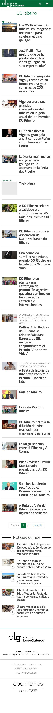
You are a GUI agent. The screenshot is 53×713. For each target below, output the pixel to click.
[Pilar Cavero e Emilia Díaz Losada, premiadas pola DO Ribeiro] (9, 464)
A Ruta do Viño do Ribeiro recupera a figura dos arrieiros (33, 509)
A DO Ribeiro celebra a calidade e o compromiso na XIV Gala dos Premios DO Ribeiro (34, 213)
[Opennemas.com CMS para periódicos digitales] (28, 687)
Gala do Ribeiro (30, 392)
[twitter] (28, 647)
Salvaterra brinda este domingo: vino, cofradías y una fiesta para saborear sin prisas (33, 578)
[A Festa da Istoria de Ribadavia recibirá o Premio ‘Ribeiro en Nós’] (9, 366)
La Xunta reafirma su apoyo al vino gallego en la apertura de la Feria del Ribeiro (34, 164)
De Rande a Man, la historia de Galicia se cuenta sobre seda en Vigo (34, 564)
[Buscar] (40, 3)
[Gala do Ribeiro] (9, 394)
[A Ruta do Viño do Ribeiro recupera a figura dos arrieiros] (9, 508)
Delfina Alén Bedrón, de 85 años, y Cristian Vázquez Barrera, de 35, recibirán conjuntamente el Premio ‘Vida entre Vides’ (34, 340)
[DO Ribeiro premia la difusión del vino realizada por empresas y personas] (9, 424)
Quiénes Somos (18, 664)
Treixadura (27, 183)
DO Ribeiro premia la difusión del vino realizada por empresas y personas (35, 428)
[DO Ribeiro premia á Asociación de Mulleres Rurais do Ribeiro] (9, 234)
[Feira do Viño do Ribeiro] (9, 409)
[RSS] (33, 647)
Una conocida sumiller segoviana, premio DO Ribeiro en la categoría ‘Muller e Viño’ (35, 260)
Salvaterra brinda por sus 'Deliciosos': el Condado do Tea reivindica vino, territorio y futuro (34, 549)
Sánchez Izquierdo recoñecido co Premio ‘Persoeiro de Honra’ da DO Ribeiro (34, 489)
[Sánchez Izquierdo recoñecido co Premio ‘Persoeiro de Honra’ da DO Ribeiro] (9, 486)
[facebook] (24, 647)
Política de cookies (26, 673)
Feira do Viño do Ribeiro (31, 409)
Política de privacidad (26, 668)
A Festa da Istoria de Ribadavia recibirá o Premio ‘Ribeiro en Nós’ (34, 376)
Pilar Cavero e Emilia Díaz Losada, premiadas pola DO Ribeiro (34, 467)
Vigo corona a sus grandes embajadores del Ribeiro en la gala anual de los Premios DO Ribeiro (34, 111)
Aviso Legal (36, 664)
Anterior (15, 525)
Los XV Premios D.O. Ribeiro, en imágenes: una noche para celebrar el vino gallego (35, 32)
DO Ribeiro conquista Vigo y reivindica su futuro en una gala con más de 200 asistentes (34, 83)
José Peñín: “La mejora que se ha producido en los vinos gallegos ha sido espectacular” (32, 58)
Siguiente (37, 525)
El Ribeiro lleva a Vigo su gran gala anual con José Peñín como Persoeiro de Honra (34, 138)
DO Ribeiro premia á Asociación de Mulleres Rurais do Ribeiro (34, 237)
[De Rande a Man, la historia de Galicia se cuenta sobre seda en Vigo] (8, 562)
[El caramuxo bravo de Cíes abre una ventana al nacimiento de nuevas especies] (8, 608)
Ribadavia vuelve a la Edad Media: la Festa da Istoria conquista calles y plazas (33, 595)
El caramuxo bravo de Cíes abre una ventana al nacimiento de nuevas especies (33, 611)
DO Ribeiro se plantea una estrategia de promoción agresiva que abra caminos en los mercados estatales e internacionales (34, 291)
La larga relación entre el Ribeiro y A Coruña (33, 448)
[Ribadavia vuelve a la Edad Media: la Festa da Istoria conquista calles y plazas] (8, 592)
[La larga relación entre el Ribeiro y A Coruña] (9, 446)
